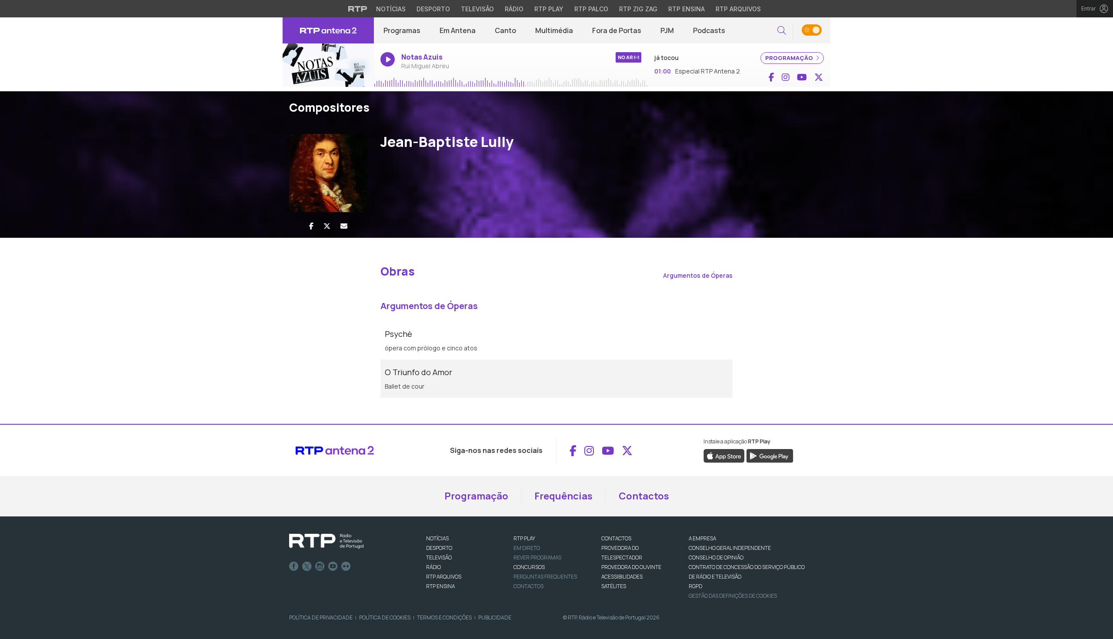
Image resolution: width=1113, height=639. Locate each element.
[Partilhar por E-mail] (343, 226)
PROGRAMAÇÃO (789, 58)
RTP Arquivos (738, 9)
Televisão (477, 9)
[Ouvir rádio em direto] (328, 65)
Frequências (563, 496)
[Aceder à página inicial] (328, 30)
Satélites (613, 586)
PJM (667, 30)
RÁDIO (433, 567)
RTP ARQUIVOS (443, 576)
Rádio (514, 9)
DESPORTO (439, 548)
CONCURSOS (529, 567)
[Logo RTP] (326, 541)
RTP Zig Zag (638, 9)
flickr (346, 566)
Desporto (433, 9)
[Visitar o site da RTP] (357, 8)
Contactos (644, 496)
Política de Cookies (384, 617)
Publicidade (494, 617)
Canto (505, 30)
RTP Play (548, 9)
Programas (401, 30)
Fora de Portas (616, 30)
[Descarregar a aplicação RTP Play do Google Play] (769, 455)
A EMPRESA (702, 538)
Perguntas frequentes (545, 576)
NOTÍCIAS (437, 538)
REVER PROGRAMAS (537, 557)
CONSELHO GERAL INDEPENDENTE (730, 548)
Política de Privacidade (321, 617)
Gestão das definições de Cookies (733, 595)
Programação (476, 496)
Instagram (320, 566)
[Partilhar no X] (326, 226)
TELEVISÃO (439, 557)
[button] (781, 30)
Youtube (333, 566)
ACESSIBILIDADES (622, 576)
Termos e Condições (444, 617)
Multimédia (554, 30)
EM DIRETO (526, 548)
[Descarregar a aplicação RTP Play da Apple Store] (724, 455)
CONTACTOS (616, 538)
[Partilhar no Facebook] (311, 226)
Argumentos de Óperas (698, 275)
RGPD (695, 586)
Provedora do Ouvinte (631, 567)
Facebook (294, 566)
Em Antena (458, 30)
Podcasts (709, 30)
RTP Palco (591, 9)
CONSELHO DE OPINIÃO (716, 557)
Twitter (307, 566)
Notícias (391, 9)
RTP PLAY (524, 538)
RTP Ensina (686, 9)
